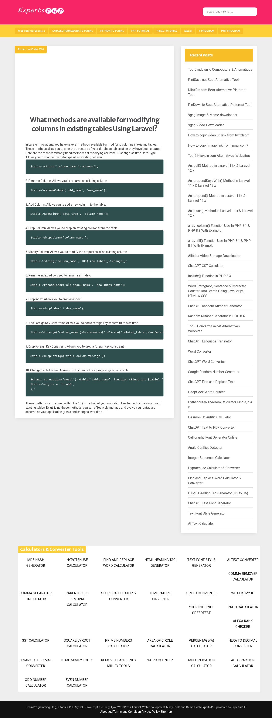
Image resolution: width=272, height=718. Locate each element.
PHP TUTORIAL (140, 30)
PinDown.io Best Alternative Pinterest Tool (219, 105)
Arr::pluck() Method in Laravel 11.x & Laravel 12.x (220, 213)
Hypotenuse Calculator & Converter (214, 468)
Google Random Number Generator (213, 372)
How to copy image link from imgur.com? (218, 145)
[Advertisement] (95, 86)
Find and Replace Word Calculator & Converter (214, 480)
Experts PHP (238, 707)
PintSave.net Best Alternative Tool (213, 80)
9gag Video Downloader (206, 125)
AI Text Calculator (201, 524)
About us (106, 711)
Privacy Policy (151, 711)
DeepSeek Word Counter (206, 392)
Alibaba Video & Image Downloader (214, 256)
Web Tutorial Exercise (31, 30)
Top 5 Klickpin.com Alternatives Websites (219, 156)
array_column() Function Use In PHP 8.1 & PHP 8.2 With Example (219, 228)
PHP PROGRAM (230, 30)
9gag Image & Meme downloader (212, 115)
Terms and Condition (127, 711)
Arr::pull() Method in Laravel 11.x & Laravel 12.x (219, 168)
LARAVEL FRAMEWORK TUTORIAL (72, 30)
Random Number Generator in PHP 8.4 (216, 316)
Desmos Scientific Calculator (209, 417)
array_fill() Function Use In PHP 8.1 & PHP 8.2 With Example (219, 243)
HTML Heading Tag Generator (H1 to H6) (218, 493)
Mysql (188, 30)
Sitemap (166, 711)
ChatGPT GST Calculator (206, 266)
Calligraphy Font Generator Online (212, 437)
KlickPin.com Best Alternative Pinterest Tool (217, 92)
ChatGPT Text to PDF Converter (211, 427)
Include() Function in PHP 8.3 (209, 276)
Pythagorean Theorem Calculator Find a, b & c (220, 404)
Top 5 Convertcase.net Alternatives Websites (214, 328)
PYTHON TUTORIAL (112, 30)
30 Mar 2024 (37, 49)
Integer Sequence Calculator (209, 458)
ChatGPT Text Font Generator (209, 503)
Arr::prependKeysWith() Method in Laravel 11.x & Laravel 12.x (219, 183)
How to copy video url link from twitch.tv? (218, 135)
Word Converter (199, 351)
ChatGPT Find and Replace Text (211, 382)
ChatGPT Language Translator (210, 341)
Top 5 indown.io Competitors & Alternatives (220, 69)
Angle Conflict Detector (205, 448)
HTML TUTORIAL (167, 30)
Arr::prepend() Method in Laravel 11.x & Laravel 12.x (216, 198)
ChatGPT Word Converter (206, 362)
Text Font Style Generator (207, 513)
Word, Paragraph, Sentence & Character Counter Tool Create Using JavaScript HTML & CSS (217, 291)
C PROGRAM (206, 30)
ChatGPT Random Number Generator (215, 306)
